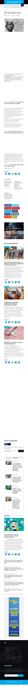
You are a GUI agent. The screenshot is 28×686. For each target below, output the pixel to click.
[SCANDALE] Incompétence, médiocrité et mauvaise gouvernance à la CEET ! (11, 304)
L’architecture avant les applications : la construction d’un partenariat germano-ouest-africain (17, 479)
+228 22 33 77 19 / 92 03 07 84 (15, 656)
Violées (17, 15)
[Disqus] (14, 386)
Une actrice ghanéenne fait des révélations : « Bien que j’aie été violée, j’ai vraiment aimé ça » (8, 195)
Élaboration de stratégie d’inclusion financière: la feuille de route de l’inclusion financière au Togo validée (13, 569)
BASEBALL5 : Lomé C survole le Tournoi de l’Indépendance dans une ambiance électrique (17, 491)
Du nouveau (8, 457)
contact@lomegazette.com (13, 658)
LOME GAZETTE (16, 260)
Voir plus (21, 515)
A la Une (6, 246)
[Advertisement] (14, 44)
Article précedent (8, 226)
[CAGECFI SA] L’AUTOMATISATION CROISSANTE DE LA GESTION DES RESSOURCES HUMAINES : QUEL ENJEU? (13, 561)
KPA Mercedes (13, 340)
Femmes (13, 15)
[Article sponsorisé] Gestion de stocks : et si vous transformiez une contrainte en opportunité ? (13, 576)
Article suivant (8, 235)
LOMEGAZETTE (14, 2)
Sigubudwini (8, 76)
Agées (8, 15)
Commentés (15, 457)
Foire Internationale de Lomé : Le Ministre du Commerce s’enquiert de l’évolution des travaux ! (14, 264)
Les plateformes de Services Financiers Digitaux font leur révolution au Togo (11, 536)
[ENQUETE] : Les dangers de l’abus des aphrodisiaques (13, 343)
